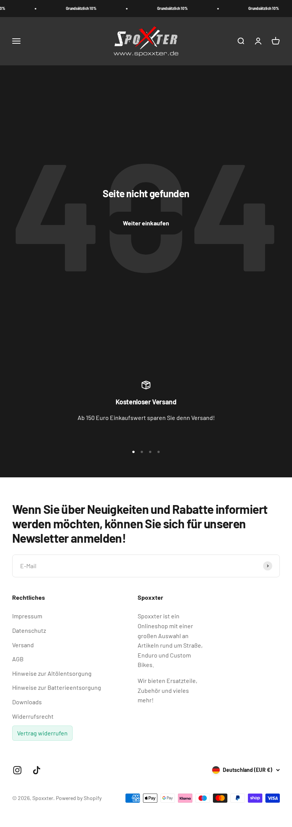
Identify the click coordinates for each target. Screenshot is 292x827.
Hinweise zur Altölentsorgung (52, 673)
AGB (18, 658)
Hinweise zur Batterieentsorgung (56, 687)
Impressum (27, 615)
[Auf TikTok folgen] (37, 770)
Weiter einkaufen (146, 223)
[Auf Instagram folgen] (17, 770)
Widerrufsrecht (33, 716)
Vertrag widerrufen (42, 733)
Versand (23, 644)
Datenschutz (29, 630)
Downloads (27, 701)
